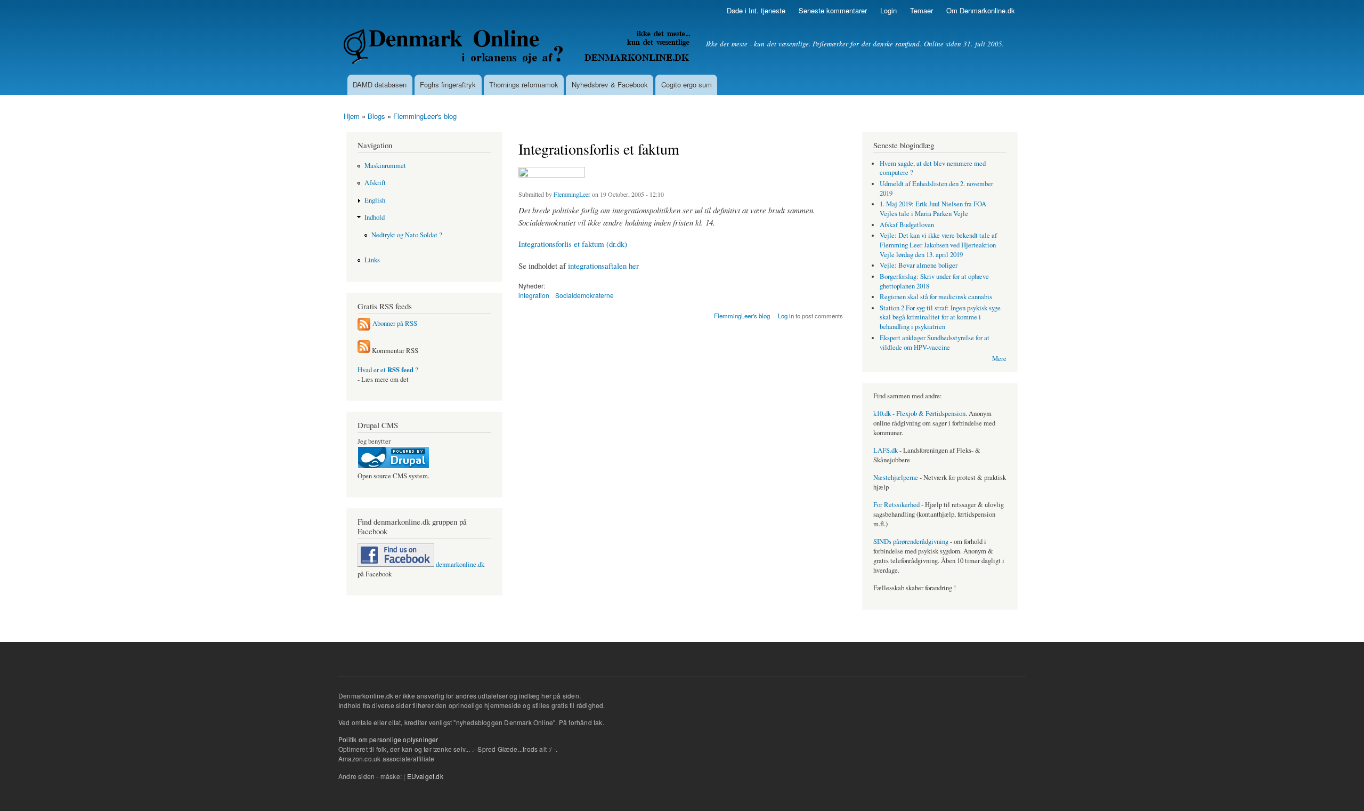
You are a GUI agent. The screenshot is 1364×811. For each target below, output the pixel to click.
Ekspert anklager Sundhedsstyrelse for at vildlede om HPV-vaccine (934, 342)
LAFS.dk (885, 450)
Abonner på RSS (394, 323)
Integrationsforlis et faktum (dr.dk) (572, 243)
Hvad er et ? (388, 369)
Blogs (376, 116)
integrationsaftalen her (603, 265)
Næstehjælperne (895, 477)
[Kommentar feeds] (364, 350)
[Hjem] (518, 48)
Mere (999, 358)
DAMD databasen (380, 84)
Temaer (921, 10)
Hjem (352, 116)
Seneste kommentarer (833, 10)
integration (533, 295)
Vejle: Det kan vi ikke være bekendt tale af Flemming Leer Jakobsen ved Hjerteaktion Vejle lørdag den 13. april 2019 (938, 245)
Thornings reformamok (523, 84)
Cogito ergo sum (686, 84)
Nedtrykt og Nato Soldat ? (406, 234)
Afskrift (375, 182)
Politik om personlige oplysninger (388, 739)
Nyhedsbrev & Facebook (610, 84)
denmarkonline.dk (459, 564)
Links (372, 259)
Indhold (374, 217)
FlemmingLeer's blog (425, 116)
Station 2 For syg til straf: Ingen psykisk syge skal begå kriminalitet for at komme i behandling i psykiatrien (940, 317)
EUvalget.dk (425, 776)
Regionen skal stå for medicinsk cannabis (936, 296)
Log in (786, 315)
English (374, 200)
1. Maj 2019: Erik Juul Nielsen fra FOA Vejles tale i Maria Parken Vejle (933, 208)
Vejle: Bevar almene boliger (918, 265)
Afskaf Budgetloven (907, 224)
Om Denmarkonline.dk (980, 10)
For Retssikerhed (896, 504)
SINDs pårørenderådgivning (910, 541)
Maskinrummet (385, 165)
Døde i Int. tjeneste (756, 10)
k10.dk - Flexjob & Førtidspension (919, 413)
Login (888, 10)
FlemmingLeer (572, 194)
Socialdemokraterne (584, 295)
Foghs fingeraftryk (448, 84)
